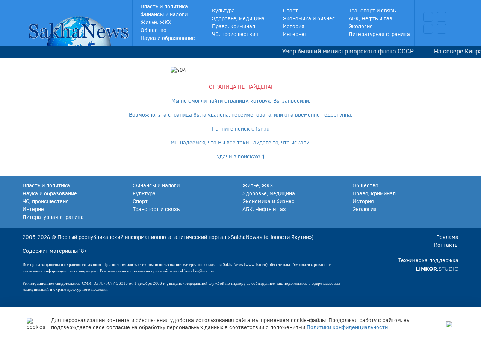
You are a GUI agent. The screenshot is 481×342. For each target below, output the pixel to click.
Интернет (295, 34)
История (293, 26)
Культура (223, 11)
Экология (361, 26)
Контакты (446, 245)
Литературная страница (379, 34)
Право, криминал (233, 26)
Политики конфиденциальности (347, 327)
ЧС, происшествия (235, 34)
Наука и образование (168, 38)
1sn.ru (262, 129)
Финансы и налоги (164, 14)
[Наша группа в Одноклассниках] (441, 29)
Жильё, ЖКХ (156, 22)
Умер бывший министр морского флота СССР (345, 52)
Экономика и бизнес (309, 18)
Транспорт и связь (372, 11)
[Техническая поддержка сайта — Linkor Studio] (437, 268)
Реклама (447, 237)
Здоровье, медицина (238, 18)
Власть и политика (164, 6)
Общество (153, 30)
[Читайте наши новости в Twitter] (441, 17)
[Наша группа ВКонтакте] (428, 17)
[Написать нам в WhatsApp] (428, 29)
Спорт (290, 11)
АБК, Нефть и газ (370, 18)
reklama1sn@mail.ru (196, 271)
